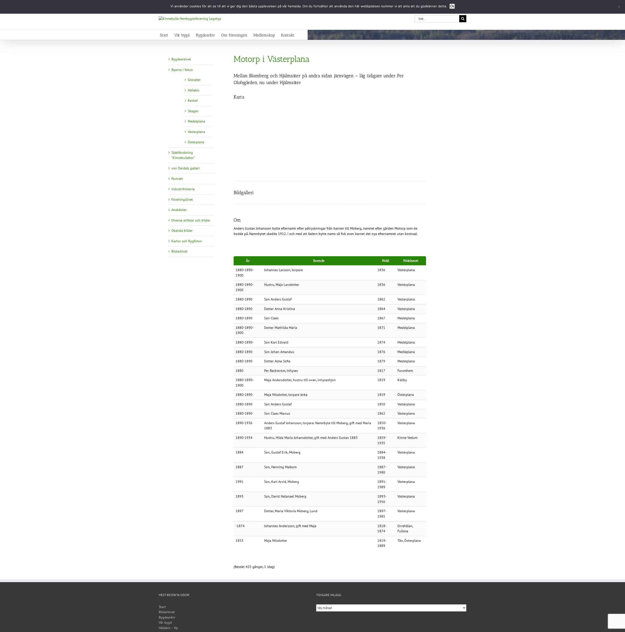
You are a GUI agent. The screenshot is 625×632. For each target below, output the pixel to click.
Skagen (193, 111)
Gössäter (194, 80)
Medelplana (196, 121)
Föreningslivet (182, 199)
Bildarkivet (179, 251)
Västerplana (196, 132)
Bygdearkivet (181, 59)
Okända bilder (182, 230)
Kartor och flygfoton (186, 241)
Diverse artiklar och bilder (190, 220)
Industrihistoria (183, 189)
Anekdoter (179, 210)
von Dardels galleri (185, 168)
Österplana (196, 142)
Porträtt (177, 179)
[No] (618, 6)
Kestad (193, 100)
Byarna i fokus (182, 69)
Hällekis (193, 90)
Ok (452, 6)
